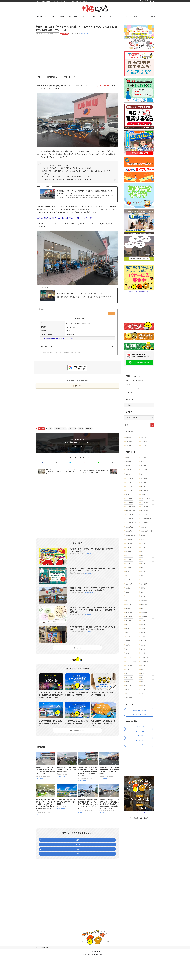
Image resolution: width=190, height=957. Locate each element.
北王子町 (143, 559)
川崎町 (128, 555)
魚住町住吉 (144, 482)
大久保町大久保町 (131, 506)
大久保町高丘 (144, 506)
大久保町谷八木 (130, 510)
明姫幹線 (80, 428)
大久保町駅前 (129, 502)
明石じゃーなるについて (134, 376)
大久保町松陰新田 (146, 519)
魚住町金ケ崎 (129, 478)
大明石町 (143, 494)
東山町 (143, 645)
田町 (142, 592)
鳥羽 (127, 600)
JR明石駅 (143, 437)
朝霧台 (143, 462)
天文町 (143, 596)
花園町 (143, 628)
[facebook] (140, 1)
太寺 (142, 580)
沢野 (127, 571)
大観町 (128, 580)
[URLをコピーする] (112, 462)
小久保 (128, 563)
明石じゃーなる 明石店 (139, 813)
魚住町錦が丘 (144, 490)
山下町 (128, 694)
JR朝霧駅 (128, 437)
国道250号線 (72, 428)
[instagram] (145, 1)
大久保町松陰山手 (131, 523)
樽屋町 (128, 596)
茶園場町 (128, 567)
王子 (127, 494)
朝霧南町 (128, 470)
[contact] (150, 1)
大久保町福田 (144, 515)
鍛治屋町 (128, 551)
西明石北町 (144, 616)
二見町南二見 (144, 661)
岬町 (127, 681)
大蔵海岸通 (144, 535)
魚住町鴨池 (144, 478)
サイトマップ (130, 392)
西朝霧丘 (143, 620)
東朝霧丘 (128, 637)
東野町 (128, 641)
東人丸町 (143, 641)
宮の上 (128, 690)
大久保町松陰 (129, 519)
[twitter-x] (143, 1)
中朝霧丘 (128, 608)
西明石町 (128, 620)
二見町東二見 (129, 657)
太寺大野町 (129, 584)
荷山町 (143, 624)
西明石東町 (129, 612)
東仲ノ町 (143, 637)
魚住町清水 (78, 386)
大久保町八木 (144, 527)
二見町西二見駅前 (131, 661)
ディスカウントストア (60, 428)
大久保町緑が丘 (145, 523)
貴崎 (142, 555)
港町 (142, 681)
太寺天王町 (144, 584)
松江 (127, 673)
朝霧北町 (128, 462)
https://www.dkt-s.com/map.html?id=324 (58, 338)
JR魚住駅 (128, 445)
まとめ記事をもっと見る (77, 730)
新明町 (128, 576)
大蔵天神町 (129, 539)
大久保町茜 (129, 498)
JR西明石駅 (129, 441)
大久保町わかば (130, 535)
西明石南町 (129, 616)
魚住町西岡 (129, 490)
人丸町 (128, 649)
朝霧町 (128, 466)
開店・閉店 (65, 33)
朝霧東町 (143, 466)
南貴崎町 (143, 685)
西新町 (128, 624)
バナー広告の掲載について (134, 380)
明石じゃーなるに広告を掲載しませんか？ (139, 291)
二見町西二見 (144, 657)
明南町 (143, 690)
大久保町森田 (129, 527)
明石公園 (143, 458)
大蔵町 (143, 547)
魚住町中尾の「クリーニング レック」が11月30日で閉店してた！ (80, 293)
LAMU (50, 428)
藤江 (127, 653)
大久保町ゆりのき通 (146, 531)
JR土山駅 (143, 445)
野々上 (128, 628)
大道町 (128, 588)
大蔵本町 (143, 543)
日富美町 (143, 649)
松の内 (143, 677)
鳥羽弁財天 (144, 604)
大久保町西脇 (129, 515)
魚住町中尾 (144, 486)
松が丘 (143, 673)
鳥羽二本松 (129, 604)
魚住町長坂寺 (129, 486)
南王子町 (128, 685)
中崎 (142, 608)
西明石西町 (144, 612)
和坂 (142, 551)
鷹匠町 (143, 588)
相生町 (128, 458)
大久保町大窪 (144, 502)
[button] (42, 462)
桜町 (142, 567)
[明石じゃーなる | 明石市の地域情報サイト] (95, 8)
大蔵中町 (143, 539)
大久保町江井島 (145, 498)
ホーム (128, 372)
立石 (127, 592)
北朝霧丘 (128, 559)
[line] (148, 1)
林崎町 (143, 633)
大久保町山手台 (130, 531)
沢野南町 (143, 571)
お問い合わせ (130, 384)
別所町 (128, 669)
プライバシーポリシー (133, 388)
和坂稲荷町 (129, 698)
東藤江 (128, 645)
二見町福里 (129, 665)
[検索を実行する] (152, 425)
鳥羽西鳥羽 (144, 600)
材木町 (143, 563)
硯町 (142, 576)
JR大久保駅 (144, 441)
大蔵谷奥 (128, 547)
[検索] (153, 1)
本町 (142, 669)
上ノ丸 (143, 474)
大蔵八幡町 (129, 543)
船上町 (143, 665)
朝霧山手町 (144, 470)
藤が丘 (143, 653)
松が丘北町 (129, 677)
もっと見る (77, 648)
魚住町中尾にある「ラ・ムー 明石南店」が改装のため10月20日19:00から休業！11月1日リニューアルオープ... (85, 192)
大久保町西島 (144, 510)
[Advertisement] (77, 52)
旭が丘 (128, 474)
